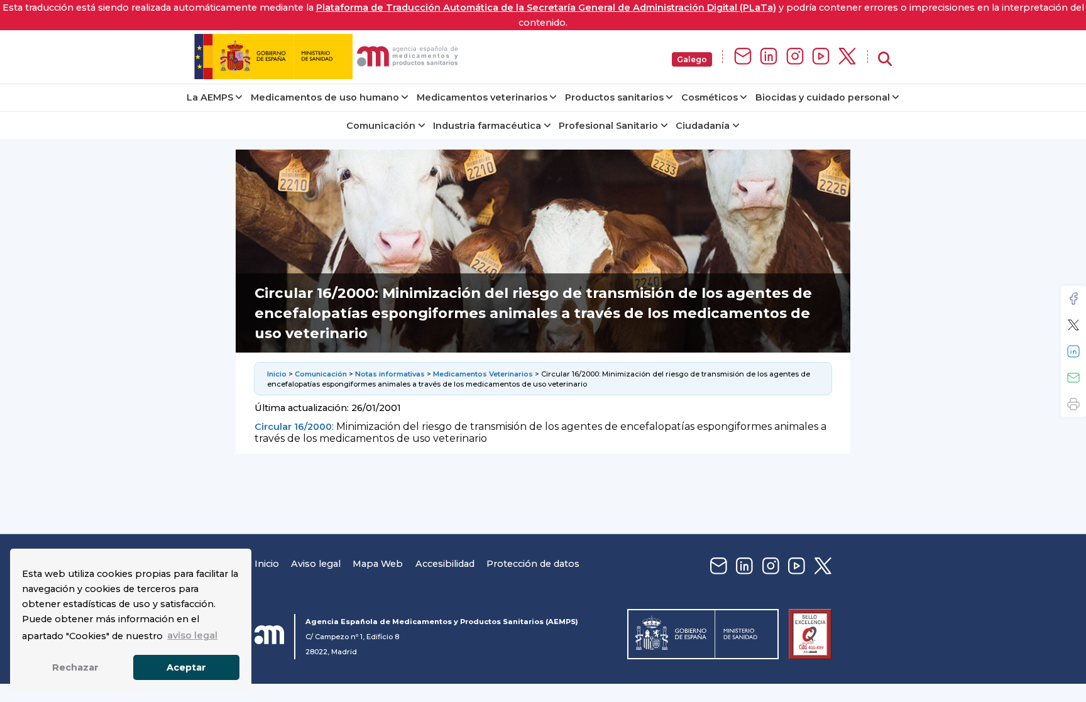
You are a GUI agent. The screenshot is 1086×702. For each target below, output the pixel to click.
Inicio (277, 374)
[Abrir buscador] (885, 59)
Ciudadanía (703, 125)
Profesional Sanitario (608, 125)
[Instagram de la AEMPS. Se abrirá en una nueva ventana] (795, 57)
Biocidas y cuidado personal (822, 97)
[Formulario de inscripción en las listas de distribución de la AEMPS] (743, 57)
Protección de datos (532, 563)
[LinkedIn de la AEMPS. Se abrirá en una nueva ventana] (769, 57)
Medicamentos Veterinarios (483, 374)
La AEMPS (210, 97)
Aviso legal (316, 563)
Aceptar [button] (186, 667)
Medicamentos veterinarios (482, 97)
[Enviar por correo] (1073, 377)
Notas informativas (390, 374)
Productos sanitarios (614, 97)
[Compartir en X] (1073, 324)
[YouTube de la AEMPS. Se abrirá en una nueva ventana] (821, 57)
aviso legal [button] (192, 635)
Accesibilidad (444, 563)
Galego (692, 59)
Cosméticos (709, 97)
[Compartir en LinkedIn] (1073, 351)
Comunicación (380, 125)
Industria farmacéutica (487, 125)
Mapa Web (378, 563)
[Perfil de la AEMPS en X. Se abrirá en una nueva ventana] (847, 57)
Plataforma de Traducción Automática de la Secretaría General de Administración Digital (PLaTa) (546, 7)
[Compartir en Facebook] (1073, 298)
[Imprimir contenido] (1073, 404)
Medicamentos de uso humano (325, 97)
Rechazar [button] (75, 667)
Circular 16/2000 (293, 426)
